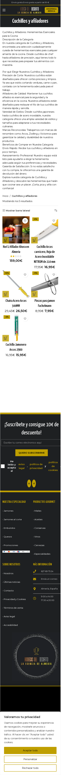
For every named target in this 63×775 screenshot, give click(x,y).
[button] (5, 240)
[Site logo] (29, 9)
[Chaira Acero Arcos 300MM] (16, 284)
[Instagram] (29, 483)
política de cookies (53, 466)
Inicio (5, 196)
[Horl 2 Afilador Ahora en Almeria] (16, 230)
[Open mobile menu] (4, 10)
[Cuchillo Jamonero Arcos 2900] (16, 327)
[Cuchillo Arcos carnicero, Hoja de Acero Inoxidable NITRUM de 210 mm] (44, 230)
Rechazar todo (30, 768)
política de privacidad (36, 466)
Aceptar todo (30, 750)
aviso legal (21, 466)
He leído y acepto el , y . (34, 466)
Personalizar (30, 759)
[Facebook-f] (34, 483)
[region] (30, 743)
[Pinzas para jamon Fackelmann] (44, 284)
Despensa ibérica (51, 10)
